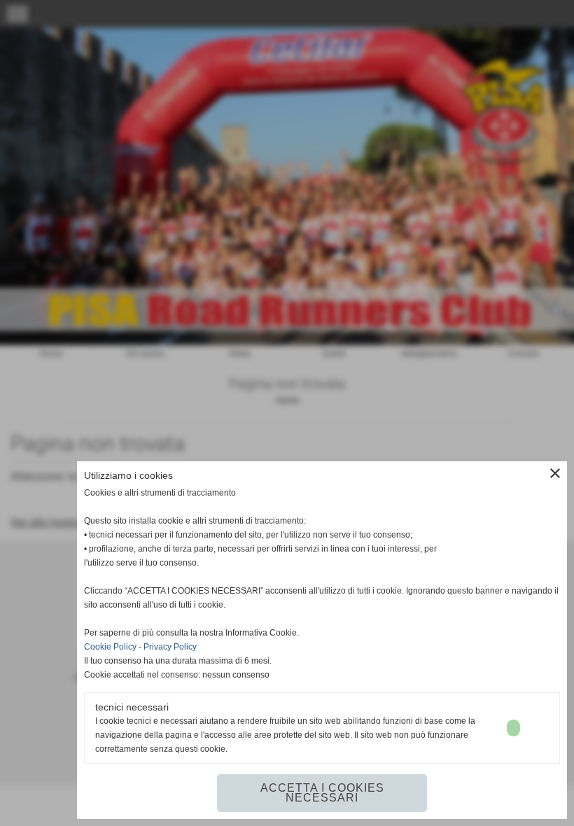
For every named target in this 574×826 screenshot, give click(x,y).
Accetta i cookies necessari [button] (322, 793)
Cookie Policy (110, 647)
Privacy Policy (170, 647)
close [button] (555, 473)
